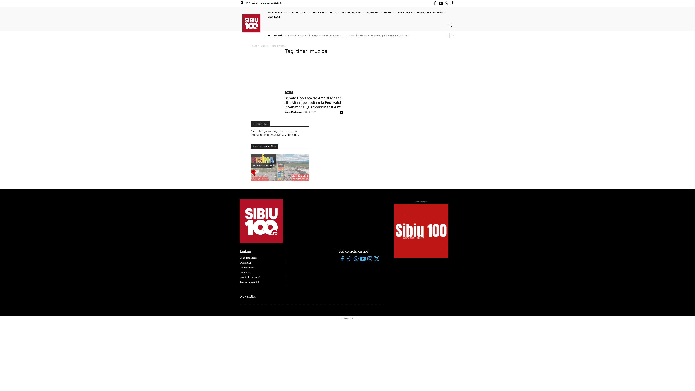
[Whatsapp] (447, 4)
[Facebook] (435, 4)
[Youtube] (441, 4)
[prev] (447, 35)
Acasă (254, 45)
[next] (453, 35)
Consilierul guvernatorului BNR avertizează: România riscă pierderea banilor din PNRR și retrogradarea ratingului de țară (347, 35)
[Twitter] (376, 259)
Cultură (289, 92)
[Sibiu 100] (251, 23)
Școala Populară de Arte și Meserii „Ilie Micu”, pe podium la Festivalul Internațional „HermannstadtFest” (313, 102)
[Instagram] (369, 259)
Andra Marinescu (293, 112)
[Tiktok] (452, 4)
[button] (450, 25)
